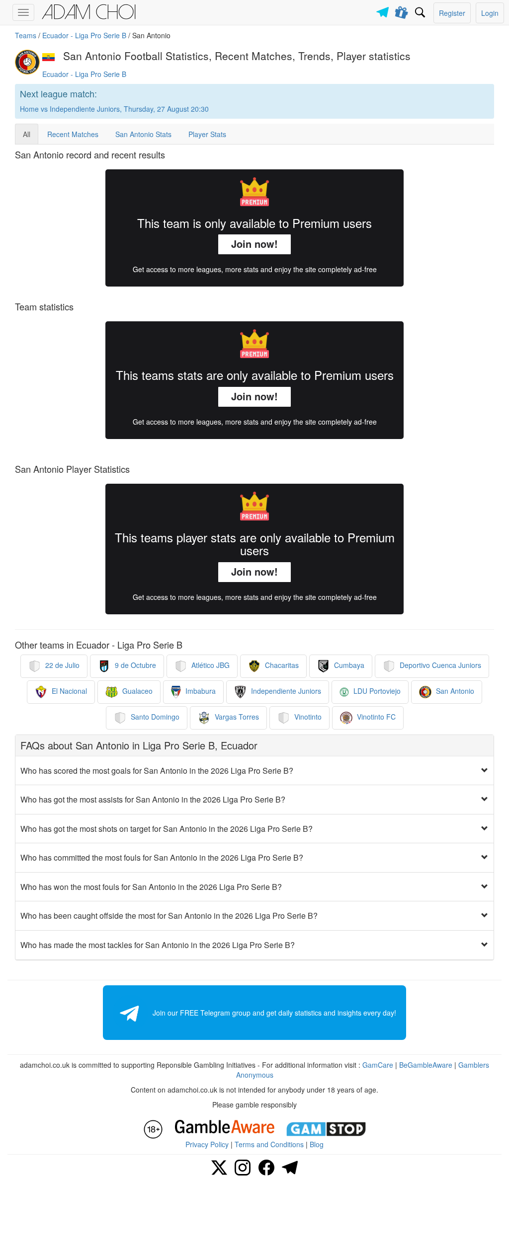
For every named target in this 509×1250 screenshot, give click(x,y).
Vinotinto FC (375, 717)
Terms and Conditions (269, 1144)
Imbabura (199, 691)
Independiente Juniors (285, 691)
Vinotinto (307, 717)
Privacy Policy (207, 1144)
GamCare (377, 1065)
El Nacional (68, 691)
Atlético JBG (209, 665)
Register (452, 13)
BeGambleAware (425, 1065)
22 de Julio (61, 665)
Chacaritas (281, 665)
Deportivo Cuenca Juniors (439, 665)
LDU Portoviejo (376, 691)
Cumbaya (348, 665)
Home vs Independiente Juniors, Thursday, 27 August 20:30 (114, 109)
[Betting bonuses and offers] (402, 10)
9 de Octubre (134, 665)
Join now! (254, 243)
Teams (25, 35)
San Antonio (454, 691)
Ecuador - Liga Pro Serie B (84, 35)
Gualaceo (136, 691)
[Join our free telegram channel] (384, 9)
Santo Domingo (154, 717)
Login (490, 13)
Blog (317, 1144)
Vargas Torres (236, 717)
